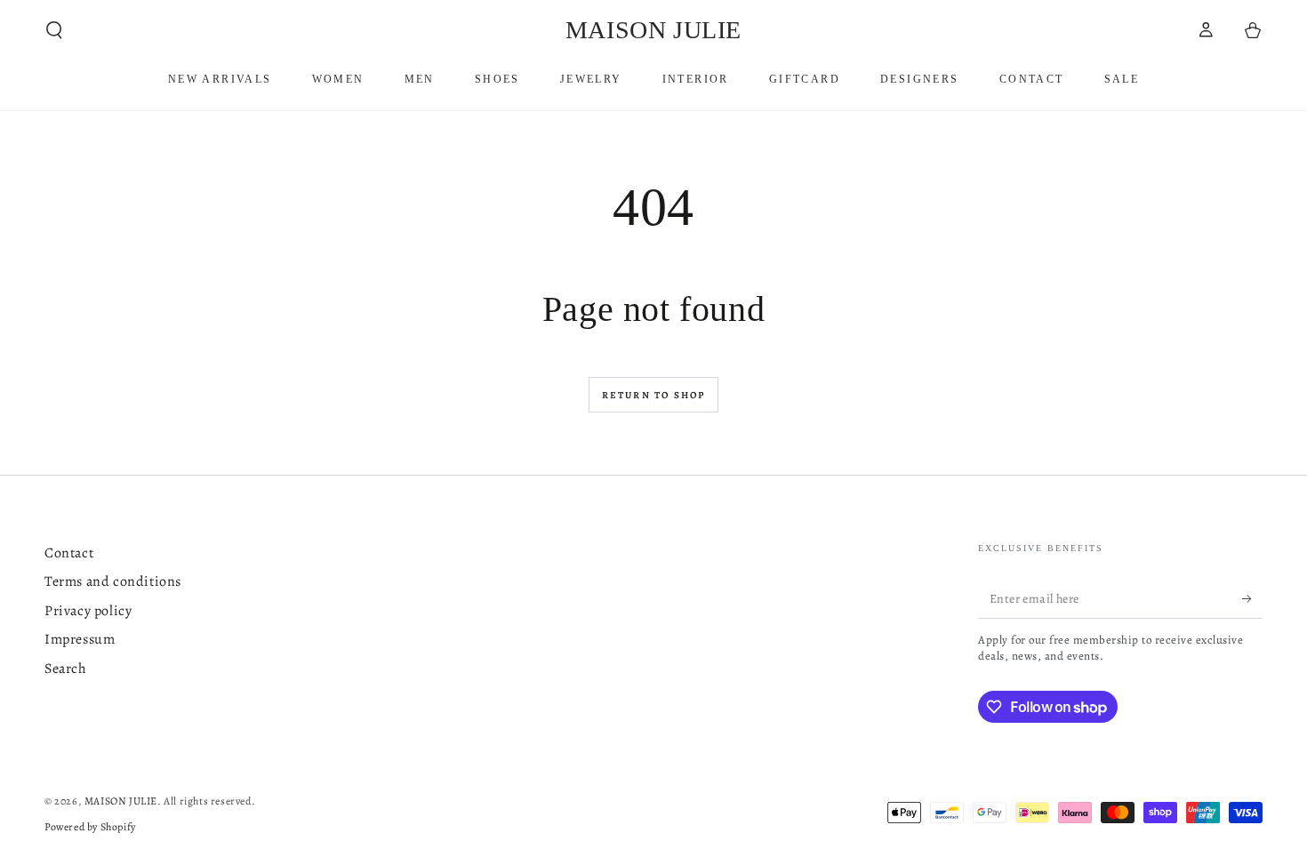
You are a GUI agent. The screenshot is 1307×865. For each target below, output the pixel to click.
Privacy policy (88, 611)
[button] (54, 30)
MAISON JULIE (120, 801)
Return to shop (654, 395)
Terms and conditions (112, 581)
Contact (68, 553)
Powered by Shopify (90, 827)
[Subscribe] (1252, 598)
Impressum (79, 639)
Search (65, 668)
